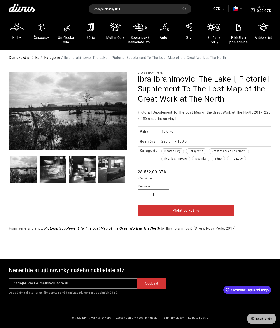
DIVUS (86, 318)
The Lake (236, 158)
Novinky (200, 158)
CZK (219, 9)
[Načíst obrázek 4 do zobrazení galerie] (112, 169)
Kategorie (52, 58)
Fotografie (196, 151)
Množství (144, 186)
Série (218, 158)
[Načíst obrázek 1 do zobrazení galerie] (23, 169)
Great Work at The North (229, 151)
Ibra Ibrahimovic (175, 158)
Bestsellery (172, 151)
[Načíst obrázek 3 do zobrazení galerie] (82, 169)
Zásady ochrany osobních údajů (137, 317)
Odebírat (151, 283)
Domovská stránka (24, 58)
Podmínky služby (173, 317)
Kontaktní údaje (198, 317)
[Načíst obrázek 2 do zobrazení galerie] (53, 169)
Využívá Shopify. (101, 318)
